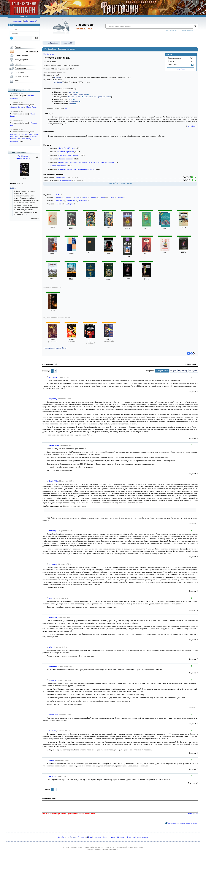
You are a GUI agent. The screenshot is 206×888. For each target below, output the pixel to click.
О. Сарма (58, 82)
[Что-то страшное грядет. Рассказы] (71, 251)
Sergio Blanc (54, 445)
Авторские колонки (22, 76)
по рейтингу (182, 371)
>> (26, 214)
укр (74, 837)
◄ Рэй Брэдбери (51, 43)
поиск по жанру (171, 30)
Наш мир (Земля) (74, 97)
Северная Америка (101, 97)
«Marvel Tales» (31, 107)
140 (66, 108)
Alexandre (53, 617)
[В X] (194, 353)
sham (51, 647)
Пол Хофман (23, 156)
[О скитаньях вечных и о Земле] (109, 251)
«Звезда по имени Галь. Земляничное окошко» (76, 169)
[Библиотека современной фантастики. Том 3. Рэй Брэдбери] (53, 225)
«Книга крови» (60, 177)
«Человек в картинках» (65, 152)
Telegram (131, 837)
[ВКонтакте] (188, 353)
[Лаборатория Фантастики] (62, 26)
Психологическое (80, 94)
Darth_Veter (53, 481)
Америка (87, 97)
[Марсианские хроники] (127, 226)
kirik (50, 598)
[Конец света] (53, 251)
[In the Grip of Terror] (53, 337)
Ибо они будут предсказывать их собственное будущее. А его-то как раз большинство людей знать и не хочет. (87, 510)
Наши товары (142, 837)
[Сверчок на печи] (53, 308)
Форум (17, 81)
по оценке (193, 371)
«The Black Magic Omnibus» (68, 155)
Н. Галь (57, 77)
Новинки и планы (21, 55)
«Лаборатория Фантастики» (107, 849)
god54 (51, 760)
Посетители (19, 72)
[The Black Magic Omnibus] (90, 332)
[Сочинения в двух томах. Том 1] (146, 226)
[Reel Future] (109, 337)
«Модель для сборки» (58, 166)
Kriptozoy (53, 399)
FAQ (90, 837)
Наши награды (109, 837)
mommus (53, 666)
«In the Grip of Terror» (66, 148)
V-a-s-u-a (52, 731)
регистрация (18, 21)
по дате (173, 371)
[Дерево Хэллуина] (109, 225)
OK (35, 38)
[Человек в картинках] (146, 251)
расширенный (187, 30)
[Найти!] (195, 26)
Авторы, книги (32, 51)
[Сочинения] (90, 250)
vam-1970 (53, 377)
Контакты (97, 837)
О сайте (61, 837)
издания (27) (68, 43)
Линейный (74, 101)
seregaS (52, 776)
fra (71, 837)
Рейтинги (18, 64)
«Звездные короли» (65, 159)
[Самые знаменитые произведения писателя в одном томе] (90, 276)
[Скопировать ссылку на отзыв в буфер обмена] (48, 377)
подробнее (181, 69)
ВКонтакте (121, 837)
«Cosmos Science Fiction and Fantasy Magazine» (23, 139)
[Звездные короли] (90, 225)
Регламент (82, 837)
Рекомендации (20, 68)
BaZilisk (13, 188)
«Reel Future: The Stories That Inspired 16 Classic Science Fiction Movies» (86, 162)
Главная (18, 47)
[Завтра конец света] (184, 225)
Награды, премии (21, 60)
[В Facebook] (191, 353)
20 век (70, 99)
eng (67, 837)
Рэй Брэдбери (48, 54)
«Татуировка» (65, 180)
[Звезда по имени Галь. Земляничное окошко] (165, 220)
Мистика (72, 92)
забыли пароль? (30, 21)
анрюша (52, 680)
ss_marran (53, 564)
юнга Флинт (192, 126)
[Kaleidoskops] (71, 337)
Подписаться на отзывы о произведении (182, 823)
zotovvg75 (53, 531)
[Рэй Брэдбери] (71, 226)
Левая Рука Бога (23, 158)
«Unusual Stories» (17, 107)
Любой (71, 104)
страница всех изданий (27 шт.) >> (56, 348)
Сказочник (53, 715)
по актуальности (162, 371)
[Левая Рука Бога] (24, 176)
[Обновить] (37, 158)
